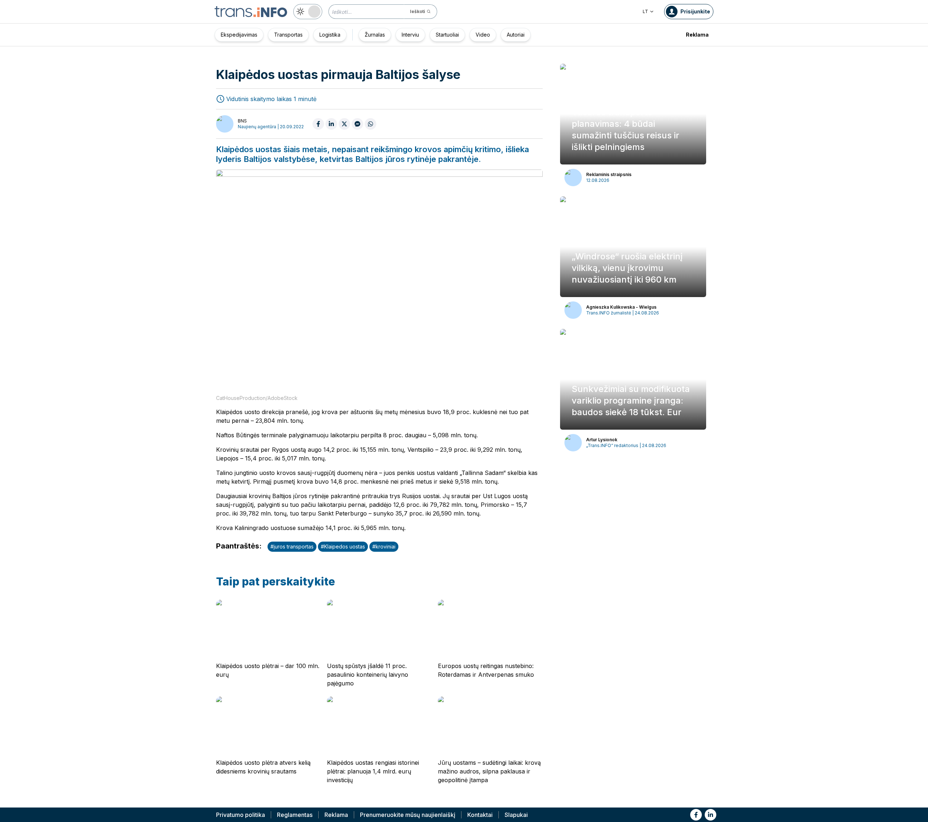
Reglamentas (294, 814)
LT (645, 11)
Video (483, 35)
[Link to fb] (696, 815)
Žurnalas (375, 35)
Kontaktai (480, 814)
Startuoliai (447, 35)
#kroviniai (383, 546)
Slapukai (516, 814)
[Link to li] (710, 815)
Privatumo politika (240, 814)
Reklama (697, 35)
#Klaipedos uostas (343, 546)
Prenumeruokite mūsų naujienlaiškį (407, 814)
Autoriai (516, 35)
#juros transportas (292, 546)
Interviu (410, 35)
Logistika (329, 35)
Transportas (288, 35)
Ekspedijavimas (239, 35)
